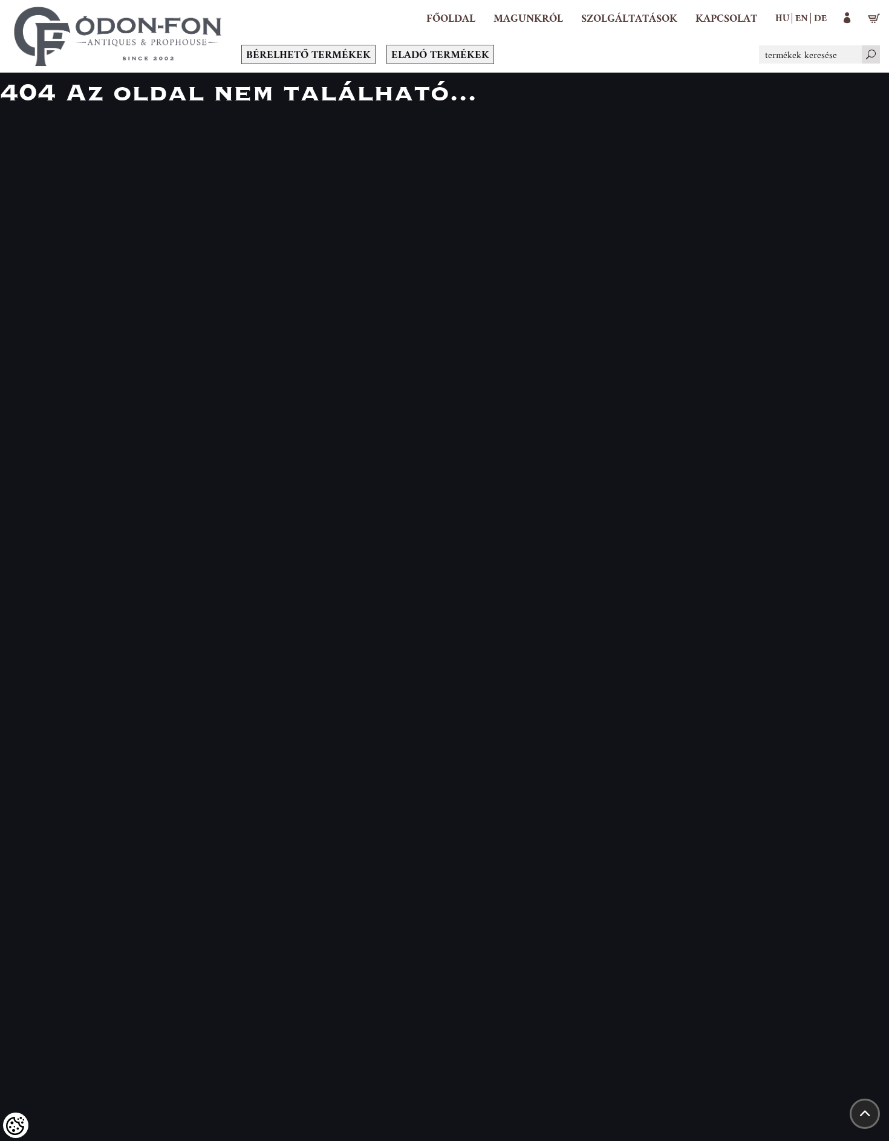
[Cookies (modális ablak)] (15, 1125)
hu (782, 17)
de (820, 17)
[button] (528, 18)
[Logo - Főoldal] (118, 36)
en (801, 17)
